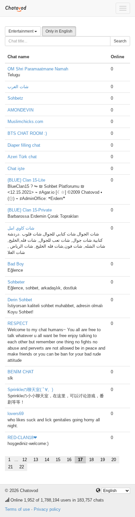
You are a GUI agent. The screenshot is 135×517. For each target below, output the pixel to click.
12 (24, 459)
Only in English (59, 31)
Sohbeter (16, 282)
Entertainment (21, 31)
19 (102, 459)
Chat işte (16, 168)
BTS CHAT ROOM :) (27, 133)
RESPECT (18, 323)
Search (120, 41)
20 (113, 459)
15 (58, 459)
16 (69, 459)
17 (80, 459)
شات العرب (18, 86)
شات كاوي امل (21, 228)
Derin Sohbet (20, 299)
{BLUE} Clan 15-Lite (26, 180)
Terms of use (17, 509)
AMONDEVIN (20, 110)
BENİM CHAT (21, 371)
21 (10, 466)
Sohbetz (15, 98)
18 (91, 459)
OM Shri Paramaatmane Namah (38, 68)
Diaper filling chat (24, 145)
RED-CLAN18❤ (22, 437)
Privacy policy (47, 509)
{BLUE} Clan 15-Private (30, 210)
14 (47, 459)
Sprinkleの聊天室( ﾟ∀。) (30, 389)
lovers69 (16, 413)
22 (21, 466)
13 (35, 459)
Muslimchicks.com (25, 121)
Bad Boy (16, 263)
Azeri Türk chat (22, 156)
